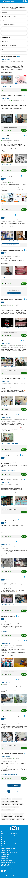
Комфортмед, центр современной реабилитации (14, 640)
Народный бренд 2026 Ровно (8, 848)
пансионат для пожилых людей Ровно (10, 807)
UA (22, 1)
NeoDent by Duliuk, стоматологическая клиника (13, 135)
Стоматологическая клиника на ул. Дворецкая (13, 753)
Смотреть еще (14, 785)
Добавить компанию (14, 293)
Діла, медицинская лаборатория (9, 520)
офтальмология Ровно (17, 804)
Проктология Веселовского (8, 679)
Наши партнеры (4, 858)
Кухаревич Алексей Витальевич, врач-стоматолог (14, 250)
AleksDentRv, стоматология (8, 414)
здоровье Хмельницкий (7, 816)
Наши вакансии (4, 856)
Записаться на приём (11, 244)
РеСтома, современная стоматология (10, 340)
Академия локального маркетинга (9, 852)
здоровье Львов (18, 816)
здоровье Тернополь (18, 813)
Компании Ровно (9, 3)
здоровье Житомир (6, 813)
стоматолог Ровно (6, 804)
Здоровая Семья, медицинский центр (11, 176)
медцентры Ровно (6, 798)
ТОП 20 (2, 3)
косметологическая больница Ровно (10, 801)
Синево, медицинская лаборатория (10, 455)
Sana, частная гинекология (8, 215)
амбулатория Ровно (17, 798)
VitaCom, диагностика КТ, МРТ (9, 56)
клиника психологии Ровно (8, 809)
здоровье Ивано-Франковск (8, 819)
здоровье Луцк (20, 819)
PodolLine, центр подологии (8, 616)
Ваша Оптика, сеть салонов (8, 542)
